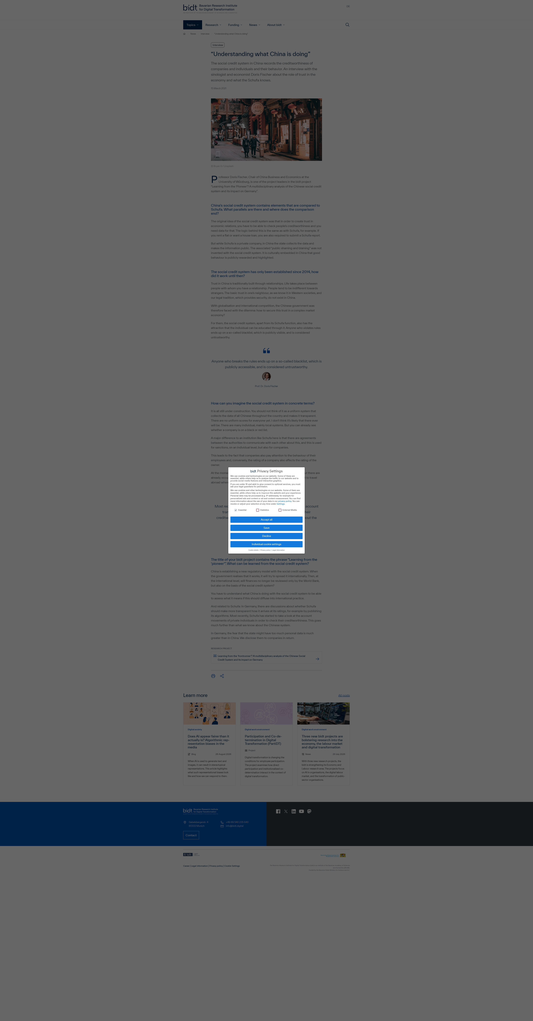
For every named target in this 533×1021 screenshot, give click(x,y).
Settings (281, 504)
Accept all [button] (266, 519)
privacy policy (284, 501)
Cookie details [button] (253, 550)
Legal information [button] (278, 550)
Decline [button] (266, 535)
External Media (289, 510)
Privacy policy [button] (265, 550)
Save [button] (266, 527)
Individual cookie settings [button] (266, 544)
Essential (242, 510)
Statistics (264, 510)
